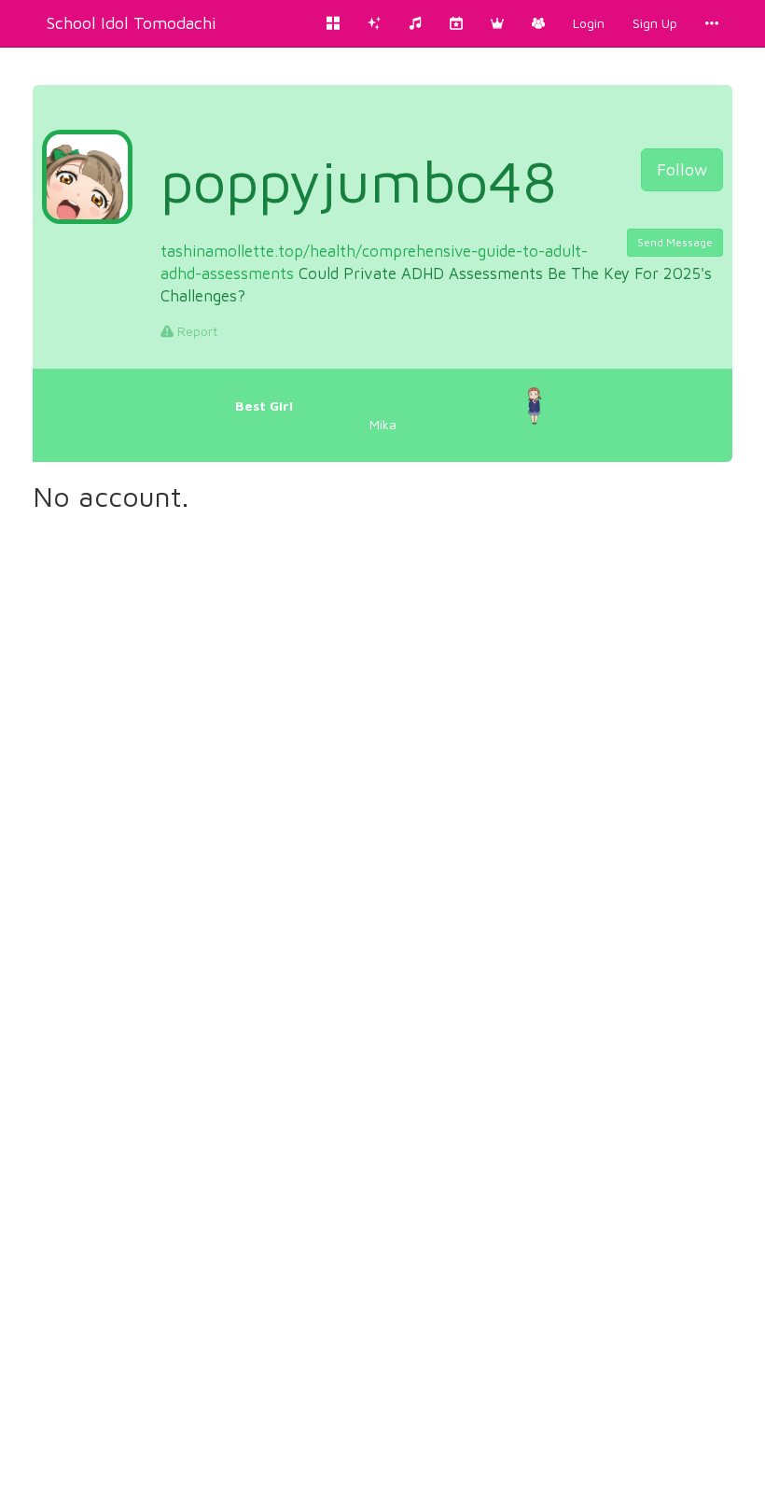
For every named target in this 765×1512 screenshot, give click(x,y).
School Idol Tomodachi (131, 23)
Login (589, 23)
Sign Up (655, 23)
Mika (315, 415)
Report (195, 331)
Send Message (675, 242)
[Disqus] (382, 772)
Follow (682, 169)
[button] (497, 23)
